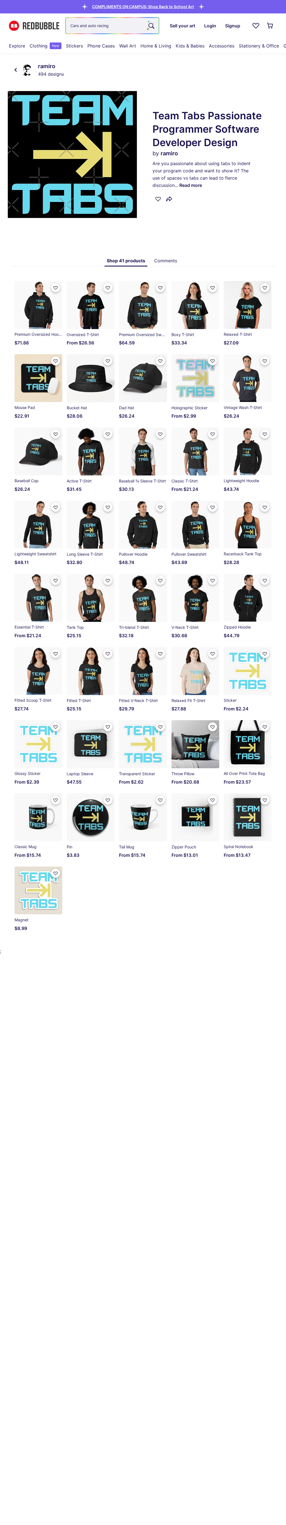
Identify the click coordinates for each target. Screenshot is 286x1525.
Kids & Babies (190, 46)
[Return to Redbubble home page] (34, 26)
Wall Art (127, 46)
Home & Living (155, 46)
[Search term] (150, 25)
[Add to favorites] (158, 198)
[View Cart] (270, 25)
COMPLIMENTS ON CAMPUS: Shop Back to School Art (143, 6)
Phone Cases (101, 46)
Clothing (44, 46)
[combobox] (112, 26)
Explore (17, 46)
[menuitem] (17, 46)
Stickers (74, 46)
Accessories (221, 46)
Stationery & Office (259, 46)
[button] (143, 6)
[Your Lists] (256, 25)
